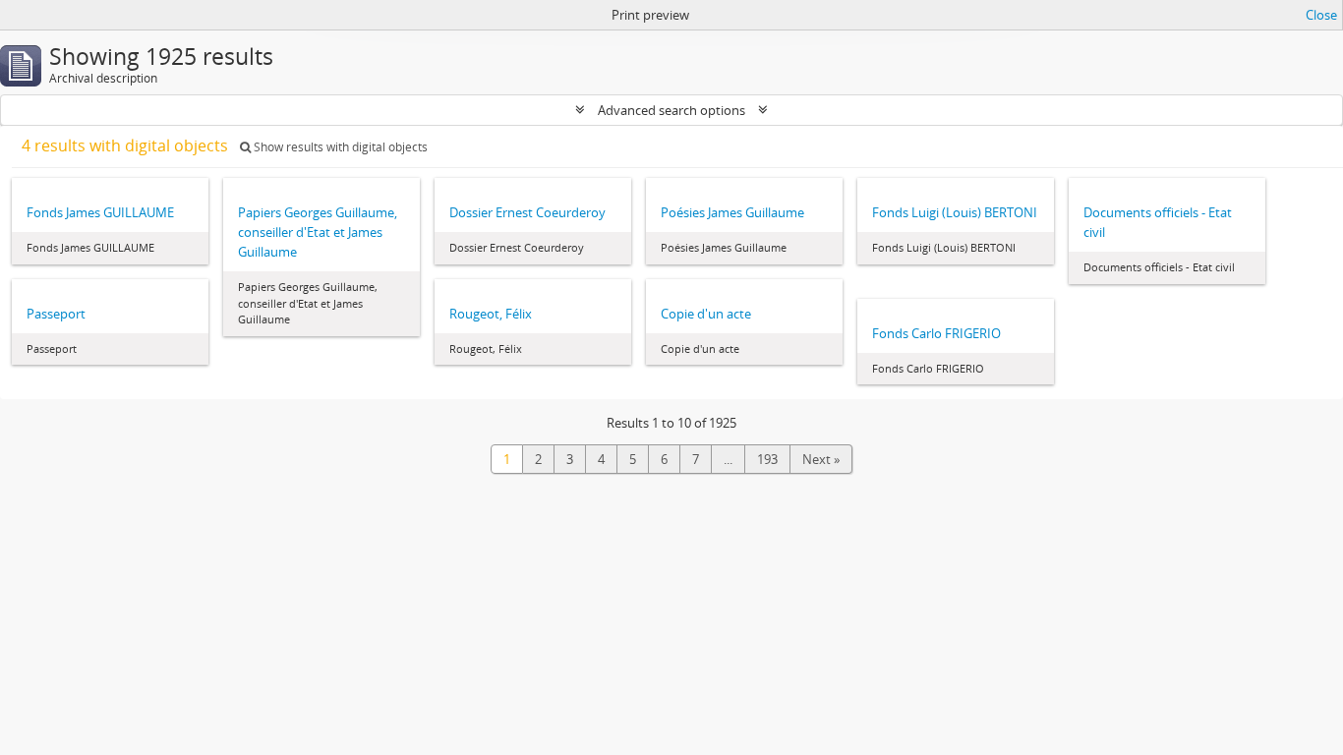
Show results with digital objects (339, 147)
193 (767, 459)
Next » (821, 459)
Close (1321, 15)
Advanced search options (671, 110)
